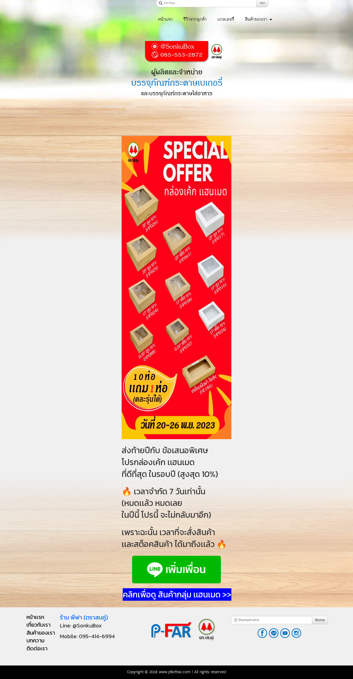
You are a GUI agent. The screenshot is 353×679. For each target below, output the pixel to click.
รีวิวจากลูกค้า (195, 19)
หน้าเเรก (165, 19)
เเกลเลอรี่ (225, 19)
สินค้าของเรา (257, 19)
